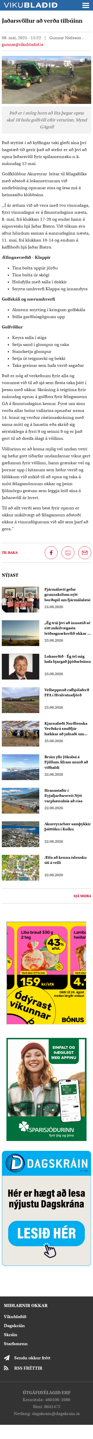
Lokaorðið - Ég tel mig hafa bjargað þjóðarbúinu (67, 659)
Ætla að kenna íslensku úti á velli (65, 860)
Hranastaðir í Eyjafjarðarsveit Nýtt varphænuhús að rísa (63, 796)
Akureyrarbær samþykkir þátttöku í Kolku (67, 827)
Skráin (10, 1334)
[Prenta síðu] (67, 552)
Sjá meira (82, 896)
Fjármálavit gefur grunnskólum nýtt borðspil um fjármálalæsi (67, 594)
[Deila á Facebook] (51, 552)
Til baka (10, 552)
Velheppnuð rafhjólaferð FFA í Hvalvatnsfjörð (66, 693)
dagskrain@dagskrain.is (56, 1413)
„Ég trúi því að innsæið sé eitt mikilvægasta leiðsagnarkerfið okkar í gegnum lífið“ (67, 628)
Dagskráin (14, 1325)
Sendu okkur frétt (32, 1358)
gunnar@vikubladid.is (22, 44)
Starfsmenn (16, 1343)
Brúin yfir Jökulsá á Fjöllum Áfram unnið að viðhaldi (66, 762)
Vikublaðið (15, 1316)
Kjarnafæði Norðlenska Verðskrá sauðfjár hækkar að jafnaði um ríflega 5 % (65, 729)
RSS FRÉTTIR (28, 1368)
